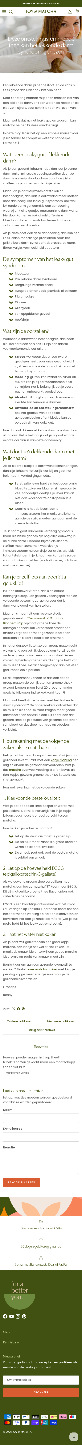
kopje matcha (61, 760)
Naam (7, 1110)
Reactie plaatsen (21, 1182)
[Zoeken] (12, 11)
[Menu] (4, 11)
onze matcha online (42, 969)
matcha (15, 770)
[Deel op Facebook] (18, 1008)
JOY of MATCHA (21, 1432)
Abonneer (41, 1392)
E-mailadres (12, 1129)
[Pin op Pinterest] (23, 1008)
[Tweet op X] (13, 1008)
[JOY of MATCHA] (41, 12)
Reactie (9, 1147)
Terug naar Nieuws (41, 1030)
